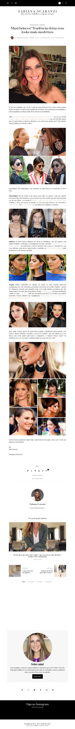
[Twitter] (12, 3)
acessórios (31, 581)
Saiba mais (37, 676)
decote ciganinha (27, 205)
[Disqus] (37, 607)
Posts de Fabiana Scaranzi (37, 508)
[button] (11, 542)
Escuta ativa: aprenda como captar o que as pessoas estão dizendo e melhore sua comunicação (38, 556)
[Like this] (47, 471)
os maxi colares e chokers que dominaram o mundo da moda (29, 119)
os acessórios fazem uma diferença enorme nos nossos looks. (33, 117)
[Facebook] (8, 3)
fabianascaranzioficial (37, 707)
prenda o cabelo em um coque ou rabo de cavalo (49, 200)
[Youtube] (34, 690)
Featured (42, 25)
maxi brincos (48, 581)
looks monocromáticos (54, 248)
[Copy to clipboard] (42, 471)
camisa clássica (14, 205)
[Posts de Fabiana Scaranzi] (12, 38)
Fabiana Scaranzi (22, 38)
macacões (23, 293)
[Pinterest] (35, 471)
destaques (39, 581)
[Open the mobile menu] (66, 3)
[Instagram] (16, 3)
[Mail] (47, 690)
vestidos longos (46, 291)
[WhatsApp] (39, 471)
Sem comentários (37, 479)
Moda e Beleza (34, 25)
